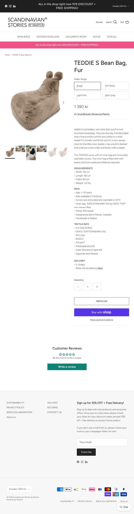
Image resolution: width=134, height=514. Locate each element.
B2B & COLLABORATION (19, 412)
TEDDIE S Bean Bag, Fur (22, 55)
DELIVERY (52, 402)
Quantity (79, 280)
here (100, 268)
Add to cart (101, 301)
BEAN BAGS (23, 36)
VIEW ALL (112, 36)
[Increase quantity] (97, 287)
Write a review (67, 366)
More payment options (101, 320)
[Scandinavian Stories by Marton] (26, 22)
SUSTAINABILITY (15, 402)
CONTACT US (54, 412)
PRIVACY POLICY (15, 407)
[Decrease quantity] (78, 287)
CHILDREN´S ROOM (76, 36)
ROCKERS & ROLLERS (47, 36)
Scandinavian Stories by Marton (93, 114)
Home (7, 55)
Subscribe (86, 452)
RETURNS (52, 407)
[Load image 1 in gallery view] (36, 100)
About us (11, 417)
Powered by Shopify (15, 500)
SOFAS (96, 36)
